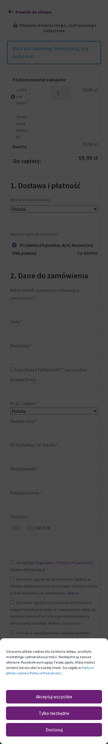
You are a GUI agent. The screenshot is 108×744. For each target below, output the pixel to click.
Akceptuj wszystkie (54, 697)
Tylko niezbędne (54, 713)
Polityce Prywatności (46, 673)
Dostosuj (54, 730)
